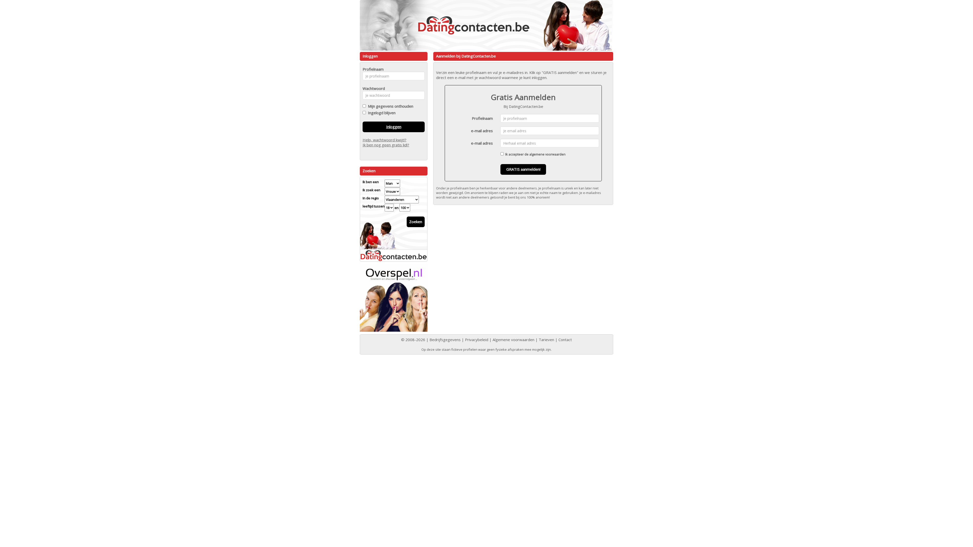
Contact (565, 339)
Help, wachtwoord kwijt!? (384, 139)
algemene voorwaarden (547, 154)
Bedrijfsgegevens (445, 339)
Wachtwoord (372, 88)
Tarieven (546, 339)
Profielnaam (482, 118)
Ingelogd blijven (381, 112)
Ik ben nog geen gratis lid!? (386, 144)
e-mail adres (482, 130)
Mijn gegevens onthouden (389, 106)
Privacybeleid (476, 339)
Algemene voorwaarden (513, 339)
